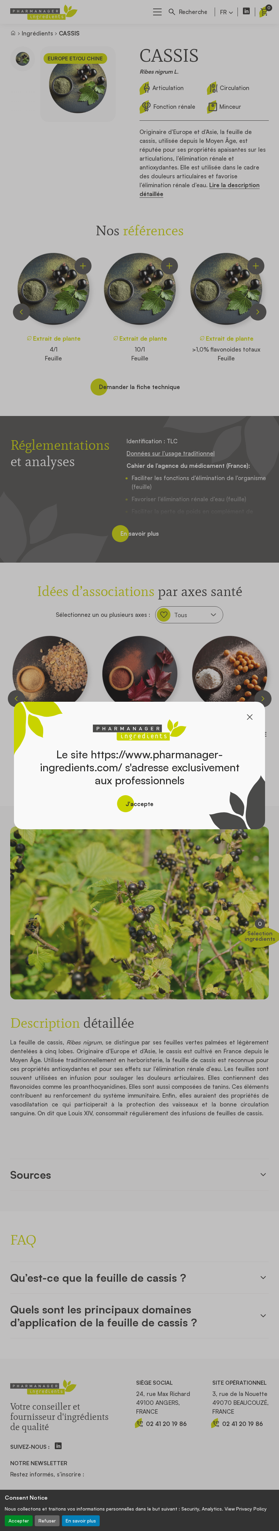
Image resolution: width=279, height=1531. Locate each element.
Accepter (19, 1520)
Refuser (47, 1520)
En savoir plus (81, 1520)
